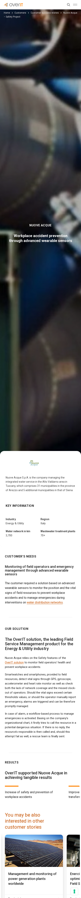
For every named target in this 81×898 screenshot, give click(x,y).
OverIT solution (14, 662)
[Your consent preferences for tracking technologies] (74, 891)
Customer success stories (45, 12)
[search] (68, 5)
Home (7, 12)
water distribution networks (45, 602)
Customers (20, 12)
